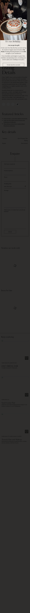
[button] (25, 2)
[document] (15, 306)
